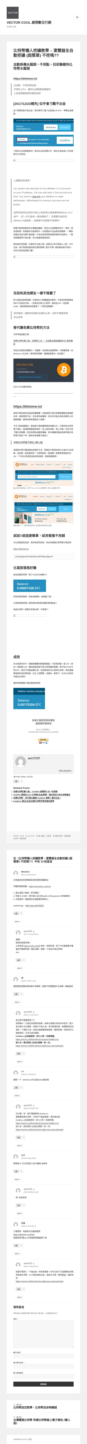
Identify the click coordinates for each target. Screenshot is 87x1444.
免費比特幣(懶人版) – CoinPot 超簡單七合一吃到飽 (35, 792)
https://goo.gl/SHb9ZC (34, 906)
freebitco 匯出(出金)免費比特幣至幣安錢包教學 (33, 801)
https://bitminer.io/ (25, 78)
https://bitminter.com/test (23, 1234)
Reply (17, 921)
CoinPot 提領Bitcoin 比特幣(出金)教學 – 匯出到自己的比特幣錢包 (41, 795)
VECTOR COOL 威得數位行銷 (29, 22)
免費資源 (67, 836)
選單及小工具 (77, 17)
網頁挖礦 (23, 838)
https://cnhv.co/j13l (32, 946)
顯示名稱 (17, 1352)
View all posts (65, 770)
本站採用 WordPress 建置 (22, 1439)
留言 (15, 1319)
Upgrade (36, 196)
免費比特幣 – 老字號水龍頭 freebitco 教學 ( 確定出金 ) (36, 798)
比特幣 (48, 836)
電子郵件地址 (18, 1363)
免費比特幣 (59, 836)
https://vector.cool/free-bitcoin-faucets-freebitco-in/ (37, 1039)
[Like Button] (16, 781)
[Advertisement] (43, 815)
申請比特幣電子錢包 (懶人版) (28, 442)
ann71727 (31, 836)
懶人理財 (41, 836)
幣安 (64, 1275)
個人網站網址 (18, 1373)
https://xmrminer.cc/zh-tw (40, 886)
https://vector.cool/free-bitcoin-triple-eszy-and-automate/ (39, 1046)
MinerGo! (25, 872)
